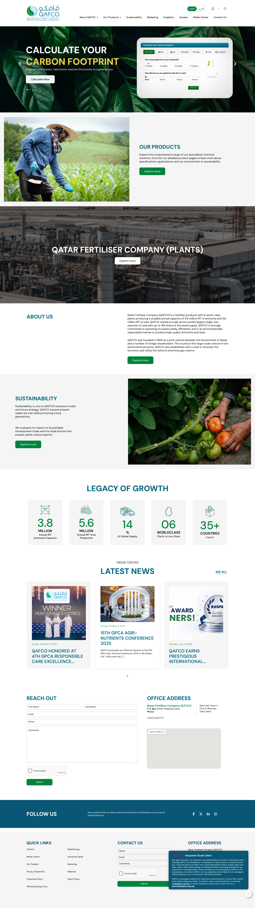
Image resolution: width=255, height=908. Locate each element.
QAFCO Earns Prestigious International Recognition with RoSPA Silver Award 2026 (123, 646)
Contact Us (220, 17)
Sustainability (134, 17)
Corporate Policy (35, 879)
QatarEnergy (73, 849)
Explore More (39, 81)
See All (221, 572)
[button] (89, 17)
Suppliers (168, 17)
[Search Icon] (225, 9)
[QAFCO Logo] (43, 13)
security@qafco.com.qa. (183, 886)
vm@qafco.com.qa (181, 883)
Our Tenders (33, 864)
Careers (183, 17)
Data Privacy (73, 879)
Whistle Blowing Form (37, 886)
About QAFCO (87, 17)
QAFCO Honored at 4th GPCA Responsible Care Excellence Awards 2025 (194, 659)
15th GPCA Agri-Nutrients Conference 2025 (58, 656)
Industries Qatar (75, 856)
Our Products (110, 17)
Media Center (200, 17)
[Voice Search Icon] (213, 9)
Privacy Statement (35, 871)
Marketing (152, 17)
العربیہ (200, 8)
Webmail (71, 871)
